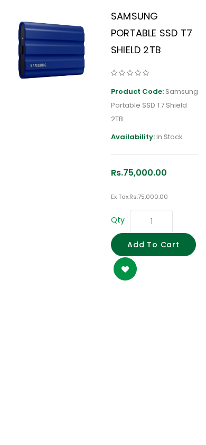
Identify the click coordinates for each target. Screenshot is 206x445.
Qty (118, 220)
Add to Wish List (125, 268)
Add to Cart (153, 244)
